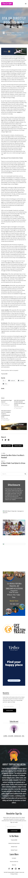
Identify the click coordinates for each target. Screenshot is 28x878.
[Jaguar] (14, 426)
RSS (23, 735)
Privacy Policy (14, 874)
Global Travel (14, 850)
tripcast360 (18, 35)
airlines (9, 35)
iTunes (5, 735)
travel (13, 35)
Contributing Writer (10, 33)
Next (2, 461)
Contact (14, 858)
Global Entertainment (14, 843)
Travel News (18, 445)
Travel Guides (7, 445)
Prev (3, 453)
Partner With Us (14, 861)
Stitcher (10, 735)
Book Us (14, 865)
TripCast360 (4, 373)
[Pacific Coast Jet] (14, 51)
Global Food (14, 846)
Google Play (17, 735)
